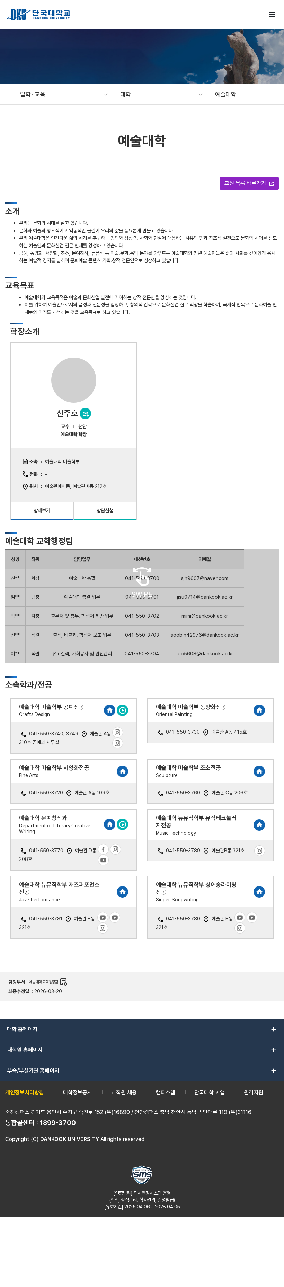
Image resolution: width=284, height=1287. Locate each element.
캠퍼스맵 (165, 1092)
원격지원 (253, 1092)
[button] (60, 94)
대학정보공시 (77, 1092)
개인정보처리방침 (24, 1092)
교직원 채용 (124, 1092)
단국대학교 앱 (209, 1092)
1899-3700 (58, 1123)
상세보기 (42, 510)
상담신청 (105, 510)
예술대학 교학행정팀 (48, 982)
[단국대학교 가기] (38, 14)
